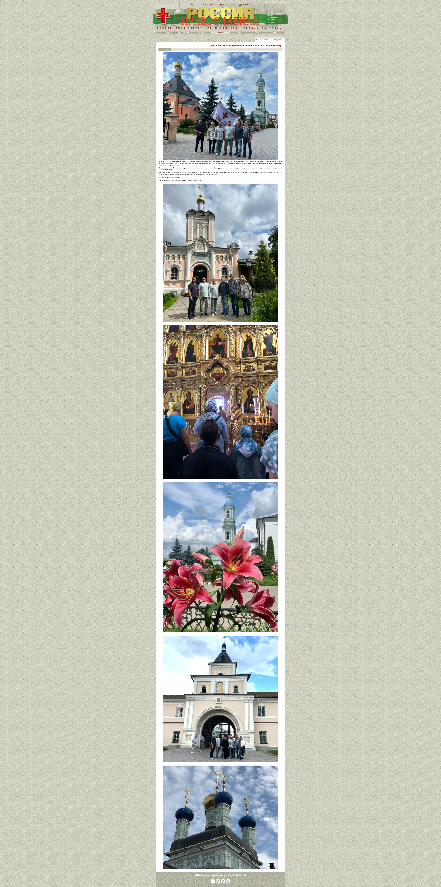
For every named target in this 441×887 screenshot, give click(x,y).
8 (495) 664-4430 (239, 875)
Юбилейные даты (262, 39)
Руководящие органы (184, 32)
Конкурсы (277, 39)
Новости (220, 32)
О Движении (165, 32)
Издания (239, 32)
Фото (257, 32)
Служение (202, 32)
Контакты (271, 22)
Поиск (270, 15)
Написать (271, 20)
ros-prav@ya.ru (223, 877)
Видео (275, 32)
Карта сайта (272, 17)
